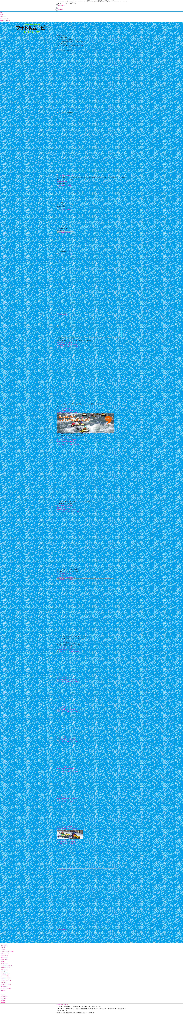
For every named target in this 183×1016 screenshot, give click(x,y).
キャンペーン (4, 957)
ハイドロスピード (5, 967)
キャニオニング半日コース (64, 573)
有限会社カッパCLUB (62, 1004)
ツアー (1, 14)
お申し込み (3, 998)
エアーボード (4, 969)
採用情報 (3, 1002)
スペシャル (3, 16)
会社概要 (3, 1000)
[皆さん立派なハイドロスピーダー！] (65, 200)
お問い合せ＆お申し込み (7, 951)
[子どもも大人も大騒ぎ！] (65, 224)
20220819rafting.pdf (62, 181)
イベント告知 (4, 955)
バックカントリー (5, 974)
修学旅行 (3, 990)
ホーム (1, 12)
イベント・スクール (6, 980)
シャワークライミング (6, 965)
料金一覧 (3, 947)
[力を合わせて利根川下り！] (65, 247)
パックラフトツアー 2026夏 (64, 505)
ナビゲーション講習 (6, 988)
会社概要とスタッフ (5, 20)
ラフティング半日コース (63, 408)
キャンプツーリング (6, 984)
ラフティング (4, 963)
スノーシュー (4, 971)
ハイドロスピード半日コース (64, 437)
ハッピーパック (61, 640)
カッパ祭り (3, 982)
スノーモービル (5, 976)
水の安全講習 (4, 986)
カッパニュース (5, 953)
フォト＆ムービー (4, 18)
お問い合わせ (4, 996)
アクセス (3, 949)
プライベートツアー (6, 978)
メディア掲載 (4, 959)
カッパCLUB (4, 945)
